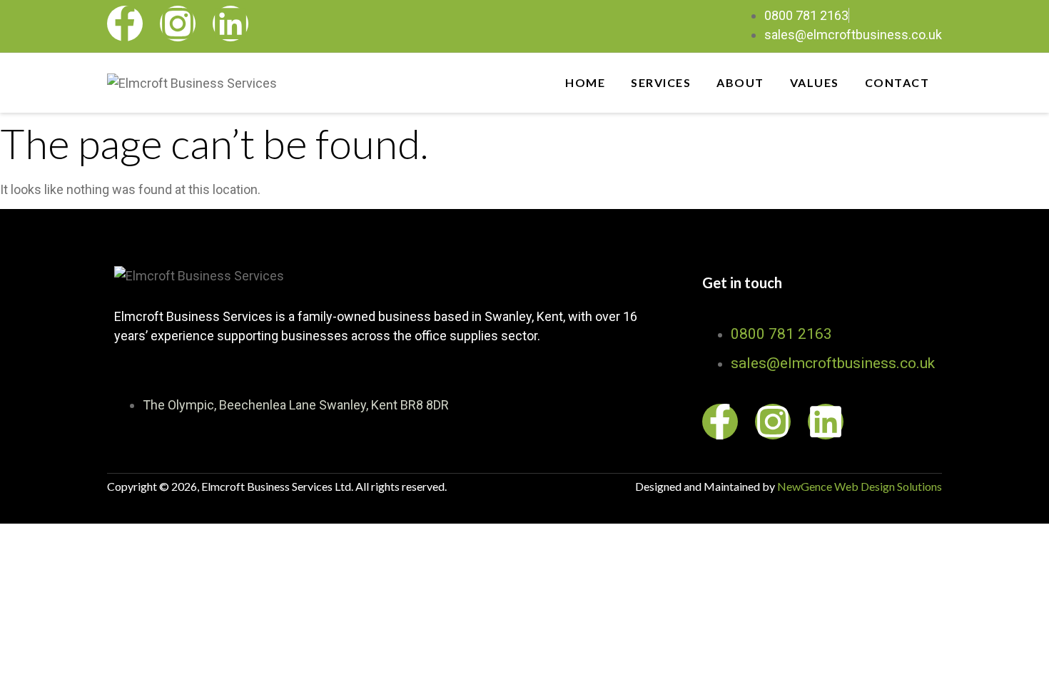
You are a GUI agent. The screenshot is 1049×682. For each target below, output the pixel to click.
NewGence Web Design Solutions (859, 486)
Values (814, 82)
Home (585, 82)
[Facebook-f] (125, 23)
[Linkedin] (230, 23)
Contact (897, 82)
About (740, 82)
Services (661, 82)
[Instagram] (178, 23)
